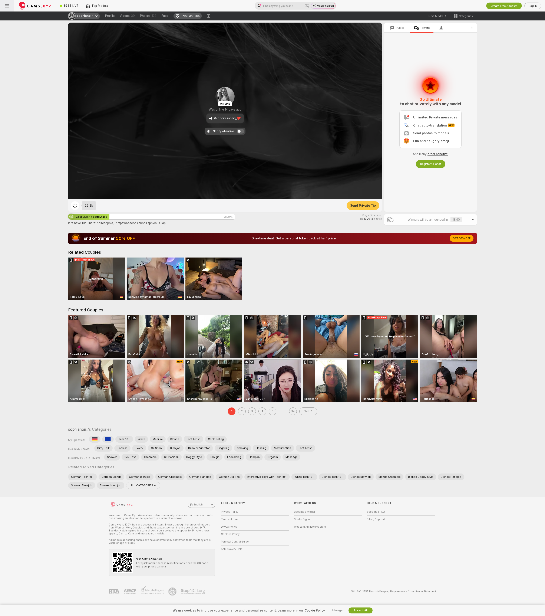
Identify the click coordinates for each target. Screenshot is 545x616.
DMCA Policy (229, 526)
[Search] (307, 6)
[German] (94, 439)
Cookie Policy (315, 610)
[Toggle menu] (7, 6)
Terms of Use (229, 519)
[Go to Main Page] (35, 6)
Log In (533, 5)
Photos (148, 16)
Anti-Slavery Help (231, 549)
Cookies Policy (230, 534)
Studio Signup (302, 519)
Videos (127, 16)
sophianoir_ (78, 429)
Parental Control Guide (235, 541)
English (198, 504)
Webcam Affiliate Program (310, 526)
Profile (110, 16)
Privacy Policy (229, 511)
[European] (108, 439)
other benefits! (437, 154)
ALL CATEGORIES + (143, 485)
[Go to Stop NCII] (193, 591)
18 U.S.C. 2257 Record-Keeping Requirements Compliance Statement (393, 591)
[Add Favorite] (75, 205)
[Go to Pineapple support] (172, 591)
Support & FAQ (376, 511)
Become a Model (304, 511)
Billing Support (376, 519)
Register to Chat (430, 164)
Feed (164, 16)
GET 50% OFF (461, 238)
